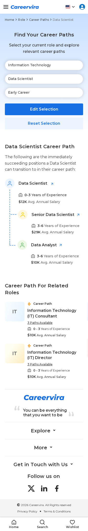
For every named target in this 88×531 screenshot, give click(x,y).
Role (21, 20)
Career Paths (39, 20)
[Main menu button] (6, 7)
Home (9, 20)
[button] (14, 524)
